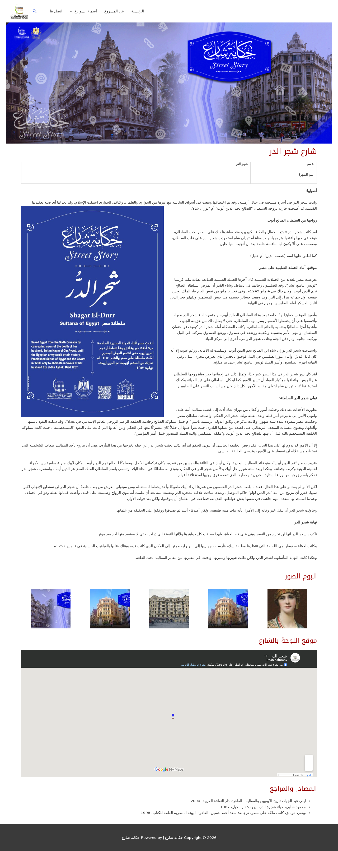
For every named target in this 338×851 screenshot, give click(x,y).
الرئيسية (137, 11)
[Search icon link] (34, 11)
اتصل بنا (56, 11)
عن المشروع (114, 11)
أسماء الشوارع (85, 11)
